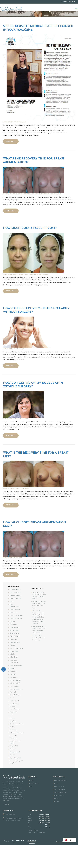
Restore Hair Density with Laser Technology (39, 638)
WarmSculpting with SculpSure (16, 762)
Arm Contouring (15, 592)
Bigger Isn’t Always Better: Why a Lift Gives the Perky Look (39, 605)
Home (29, 12)
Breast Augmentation (10, 194)
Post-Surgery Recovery (14, 705)
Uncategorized (15, 752)
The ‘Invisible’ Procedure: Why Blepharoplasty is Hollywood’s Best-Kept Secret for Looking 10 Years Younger (38, 617)
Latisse (12, 668)
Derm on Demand (60, 780)
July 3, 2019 (18, 557)
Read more (11, 141)
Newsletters (14, 698)
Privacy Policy (60, 841)
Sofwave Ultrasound (16, 733)
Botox (12, 601)
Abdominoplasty (15, 589)
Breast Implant (15, 609)
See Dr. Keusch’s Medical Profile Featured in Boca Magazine (38, 28)
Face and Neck (7, 274)
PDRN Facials (14, 701)
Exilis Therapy (14, 636)
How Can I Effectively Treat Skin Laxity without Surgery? (36, 310)
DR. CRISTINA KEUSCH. (32, 842)
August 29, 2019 (56, 194)
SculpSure (13, 721)
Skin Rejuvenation (60, 792)
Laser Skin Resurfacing (14, 661)
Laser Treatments (16, 665)
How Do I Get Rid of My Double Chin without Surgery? (33, 385)
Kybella (5, 418)
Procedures (45, 194)
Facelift (15, 274)
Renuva (12, 718)
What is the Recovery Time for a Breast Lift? (36, 454)
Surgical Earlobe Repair (15, 742)
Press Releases (15, 709)
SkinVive (12, 727)
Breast (31, 780)
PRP (11, 715)
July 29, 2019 (24, 418)
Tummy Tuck (14, 746)
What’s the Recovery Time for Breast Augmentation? (33, 160)
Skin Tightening (59, 789)
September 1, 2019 (20, 122)
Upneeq (12, 755)
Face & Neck (34, 783)
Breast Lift (6, 488)
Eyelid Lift (13, 639)
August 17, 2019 (43, 274)
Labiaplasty (14, 657)
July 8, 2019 (25, 488)
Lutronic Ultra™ (15, 683)
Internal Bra (14, 651)
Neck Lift (13, 692)
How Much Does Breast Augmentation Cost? (34, 524)
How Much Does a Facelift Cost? (30, 228)
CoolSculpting (14, 627)
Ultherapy (13, 749)
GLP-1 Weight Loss (16, 648)
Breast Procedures (24, 194)
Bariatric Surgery (15, 595)
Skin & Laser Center (17, 724)
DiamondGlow (14, 633)
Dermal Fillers (14, 630)
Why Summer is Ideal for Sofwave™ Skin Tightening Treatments (39, 630)
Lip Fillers (13, 671)
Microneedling (14, 686)
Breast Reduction (16, 618)
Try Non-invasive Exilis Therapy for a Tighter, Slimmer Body (39, 595)
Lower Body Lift (15, 680)
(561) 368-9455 (70, 1)
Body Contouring (15, 598)
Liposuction (13, 677)
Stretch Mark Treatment (14, 737)
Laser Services (59, 795)
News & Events (8, 122)
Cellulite (12, 621)
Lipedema (13, 674)
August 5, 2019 (19, 348)
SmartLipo (13, 730)
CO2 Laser (13, 624)
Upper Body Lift (15, 758)
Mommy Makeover (16, 689)
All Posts (36, 12)
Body (31, 786)
